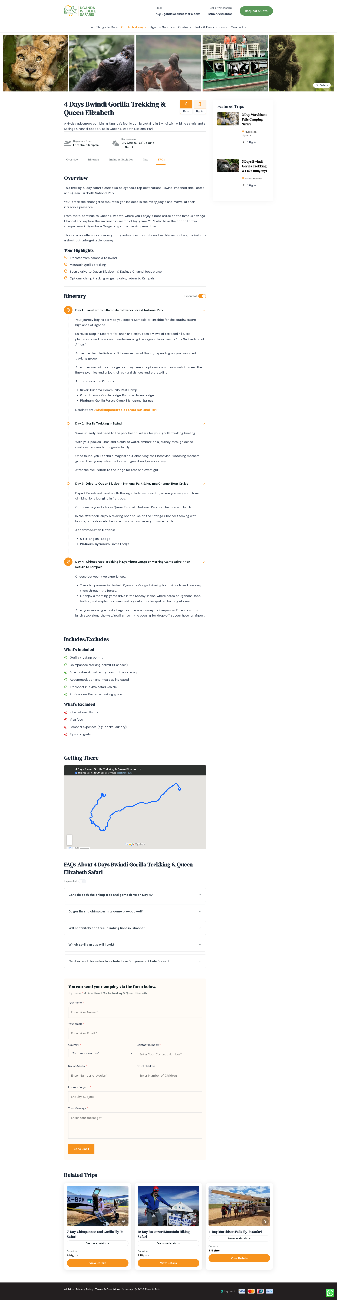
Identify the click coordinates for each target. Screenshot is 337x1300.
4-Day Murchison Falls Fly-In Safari (235, 1231)
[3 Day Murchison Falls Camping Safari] (228, 115)
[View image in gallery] (301, 38)
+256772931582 (219, 14)
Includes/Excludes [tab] (121, 159)
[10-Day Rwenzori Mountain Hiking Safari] (168, 1206)
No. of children (146, 1066)
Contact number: (149, 1045)
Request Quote (256, 11)
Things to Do (105, 27)
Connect (237, 27)
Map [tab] (145, 159)
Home (88, 27)
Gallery (324, 85)
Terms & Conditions (107, 1289)
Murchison (251, 131)
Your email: (76, 1024)
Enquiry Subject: (79, 1087)
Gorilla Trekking (132, 27)
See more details (96, 1243)
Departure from (82, 141)
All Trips (69, 1289)
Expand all (190, 296)
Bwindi (248, 178)
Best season (128, 139)
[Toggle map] (123, 1221)
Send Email (81, 1149)
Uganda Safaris (161, 27)
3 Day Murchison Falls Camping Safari (254, 119)
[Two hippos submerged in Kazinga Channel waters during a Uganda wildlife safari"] (168, 38)
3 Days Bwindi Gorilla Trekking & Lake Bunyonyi (254, 166)
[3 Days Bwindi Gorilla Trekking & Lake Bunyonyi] (228, 162)
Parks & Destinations (209, 27)
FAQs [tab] (161, 159)
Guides (183, 27)
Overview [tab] (72, 159)
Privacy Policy (84, 1289)
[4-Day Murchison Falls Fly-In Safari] (239, 1206)
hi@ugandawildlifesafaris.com (178, 14)
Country (74, 1045)
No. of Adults (77, 1066)
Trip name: (76, 993)
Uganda (246, 135)
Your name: (76, 1002)
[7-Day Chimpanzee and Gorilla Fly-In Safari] (97, 1206)
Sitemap (127, 1289)
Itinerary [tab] (94, 159)
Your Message (78, 1108)
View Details (97, 1263)
